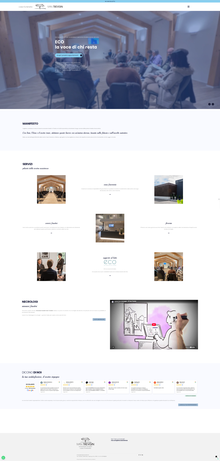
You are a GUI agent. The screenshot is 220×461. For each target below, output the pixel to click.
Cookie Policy (84, 459)
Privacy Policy (79, 459)
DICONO (32, 372)
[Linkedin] (142, 455)
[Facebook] (139, 455)
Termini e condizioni (91, 459)
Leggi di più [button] (42, 392)
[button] (188, 7)
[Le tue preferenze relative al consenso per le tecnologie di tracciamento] (218, 459)
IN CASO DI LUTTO (110, 1)
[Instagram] (141, 455)
